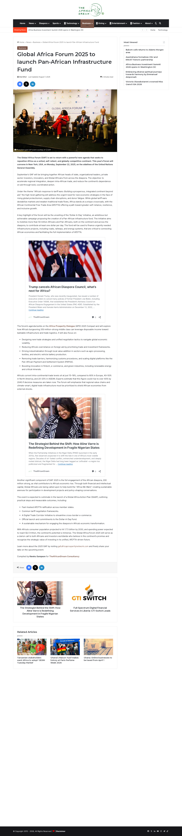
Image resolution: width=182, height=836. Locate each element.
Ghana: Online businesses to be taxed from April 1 (98, 659)
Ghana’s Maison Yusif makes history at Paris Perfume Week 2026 (64, 660)
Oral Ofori (23, 77)
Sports (56, 23)
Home (22, 23)
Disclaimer (60, 831)
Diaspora (43, 23)
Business (86, 23)
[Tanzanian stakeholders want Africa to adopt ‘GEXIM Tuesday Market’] (31, 647)
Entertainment (118, 23)
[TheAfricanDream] (91, 9)
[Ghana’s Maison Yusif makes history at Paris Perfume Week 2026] (65, 647)
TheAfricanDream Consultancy (64, 556)
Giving (101, 23)
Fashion (136, 23)
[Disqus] (65, 709)
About (148, 23)
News (31, 23)
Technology (71, 23)
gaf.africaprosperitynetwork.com (73, 546)
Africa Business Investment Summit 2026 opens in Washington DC (55, 30)
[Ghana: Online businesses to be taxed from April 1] (98, 647)
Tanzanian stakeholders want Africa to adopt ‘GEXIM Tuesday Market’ (31, 660)
